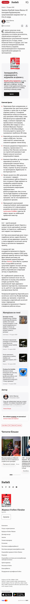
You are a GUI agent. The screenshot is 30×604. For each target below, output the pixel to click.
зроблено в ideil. (23, 600)
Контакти (5, 525)
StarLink (14, 425)
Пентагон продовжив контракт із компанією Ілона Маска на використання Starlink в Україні (10, 343)
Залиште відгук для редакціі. (11, 418)
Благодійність (6, 568)
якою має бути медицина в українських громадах (10, 459)
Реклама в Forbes (7, 565)
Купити (12, 94)
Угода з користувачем (8, 528)
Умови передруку (7, 540)
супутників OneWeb (10, 211)
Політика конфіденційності (10, 546)
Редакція (4, 555)
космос (19, 425)
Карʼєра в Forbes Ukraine (9, 531)
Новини (3, 7)
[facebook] (6, 487)
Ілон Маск (5, 425)
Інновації (5, 383)
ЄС (9, 425)
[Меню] (27, 2)
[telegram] (13, 487)
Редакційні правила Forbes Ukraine (12, 552)
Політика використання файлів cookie (13, 549)
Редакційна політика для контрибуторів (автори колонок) (14, 558)
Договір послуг (6, 534)
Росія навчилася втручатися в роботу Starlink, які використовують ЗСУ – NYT (10, 358)
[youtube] (16, 487)
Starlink (9, 261)
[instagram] (9, 487)
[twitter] (2, 487)
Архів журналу (6, 562)
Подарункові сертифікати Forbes (11, 571)
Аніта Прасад (10, 20)
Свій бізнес (5, 334)
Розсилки (4, 543)
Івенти (4, 537)
